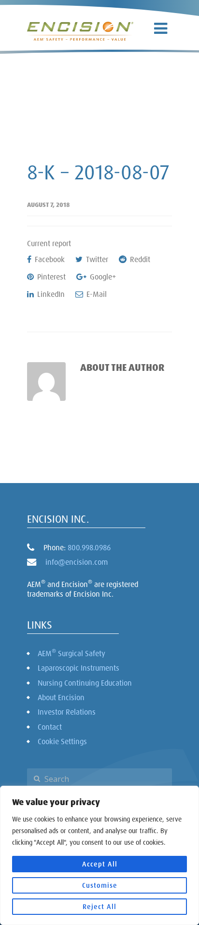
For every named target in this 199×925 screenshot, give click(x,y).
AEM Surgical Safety (71, 652)
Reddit (139, 259)
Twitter (96, 259)
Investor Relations (67, 712)
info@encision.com (76, 562)
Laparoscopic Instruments (78, 668)
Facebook (49, 259)
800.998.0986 (89, 547)
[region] (99, 855)
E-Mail (96, 294)
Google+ (102, 276)
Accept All (99, 864)
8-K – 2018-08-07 (98, 171)
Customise (99, 885)
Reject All (99, 906)
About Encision (61, 697)
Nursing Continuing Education (85, 683)
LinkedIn (50, 294)
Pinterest (50, 276)
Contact (50, 727)
